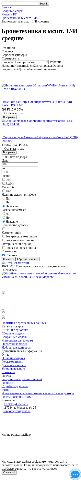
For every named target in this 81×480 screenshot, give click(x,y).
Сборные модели (13, 11)
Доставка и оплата (14, 365)
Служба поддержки (15, 386)
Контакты (8, 372)
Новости (7, 382)
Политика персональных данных (24, 322)
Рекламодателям (12, 361)
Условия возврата (13, 368)
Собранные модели (15, 337)
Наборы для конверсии (17, 347)
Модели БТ (9, 14)
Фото (5, 389)
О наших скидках (13, 358)
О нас (5, 354)
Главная (7, 7)
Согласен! (9, 472)
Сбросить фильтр (27, 259)
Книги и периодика (15, 330)
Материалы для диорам (17, 340)
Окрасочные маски (14, 344)
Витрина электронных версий (22, 379)
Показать (8, 259)
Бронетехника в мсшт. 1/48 (20, 18)
